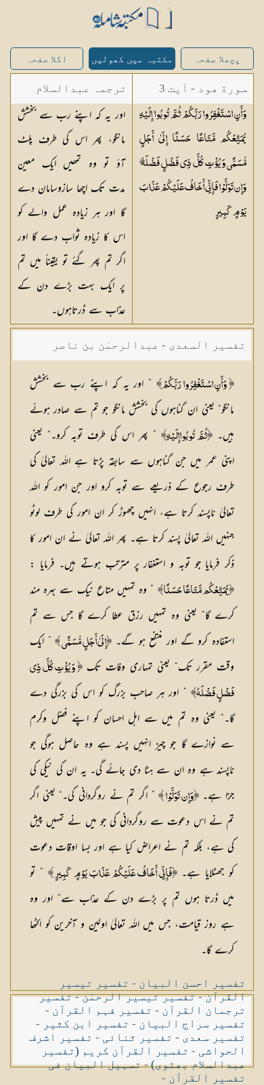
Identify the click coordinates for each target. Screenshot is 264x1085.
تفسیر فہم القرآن (102, 1010)
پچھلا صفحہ (217, 59)
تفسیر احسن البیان (192, 983)
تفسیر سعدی (214, 1037)
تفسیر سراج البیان (192, 1023)
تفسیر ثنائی (137, 1037)
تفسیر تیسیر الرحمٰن (139, 996)
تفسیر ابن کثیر (86, 1023)
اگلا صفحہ (46, 59)
